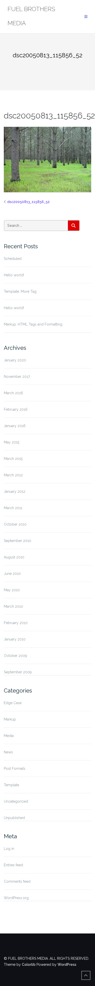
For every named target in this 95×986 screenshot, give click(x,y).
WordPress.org (16, 898)
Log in (9, 849)
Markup (10, 719)
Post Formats (14, 769)
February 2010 (16, 623)
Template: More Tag (20, 291)
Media (9, 736)
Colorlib (28, 965)
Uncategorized (16, 801)
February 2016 (16, 409)
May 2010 (12, 590)
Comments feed (17, 881)
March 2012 (13, 475)
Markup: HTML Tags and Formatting (33, 324)
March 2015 (13, 459)
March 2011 (13, 508)
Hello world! (14, 275)
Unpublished (14, 818)
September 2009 (18, 672)
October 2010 (15, 524)
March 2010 (13, 606)
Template (11, 785)
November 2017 (17, 377)
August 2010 (14, 557)
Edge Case (13, 703)
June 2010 (12, 574)
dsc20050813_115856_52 (28, 202)
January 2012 (14, 491)
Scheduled (13, 259)
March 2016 (13, 393)
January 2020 (15, 360)
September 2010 (17, 541)
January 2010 (15, 639)
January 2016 (15, 426)
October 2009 (15, 656)
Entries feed (13, 865)
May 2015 (11, 442)
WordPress (67, 965)
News (8, 752)
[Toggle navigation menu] (85, 16)
